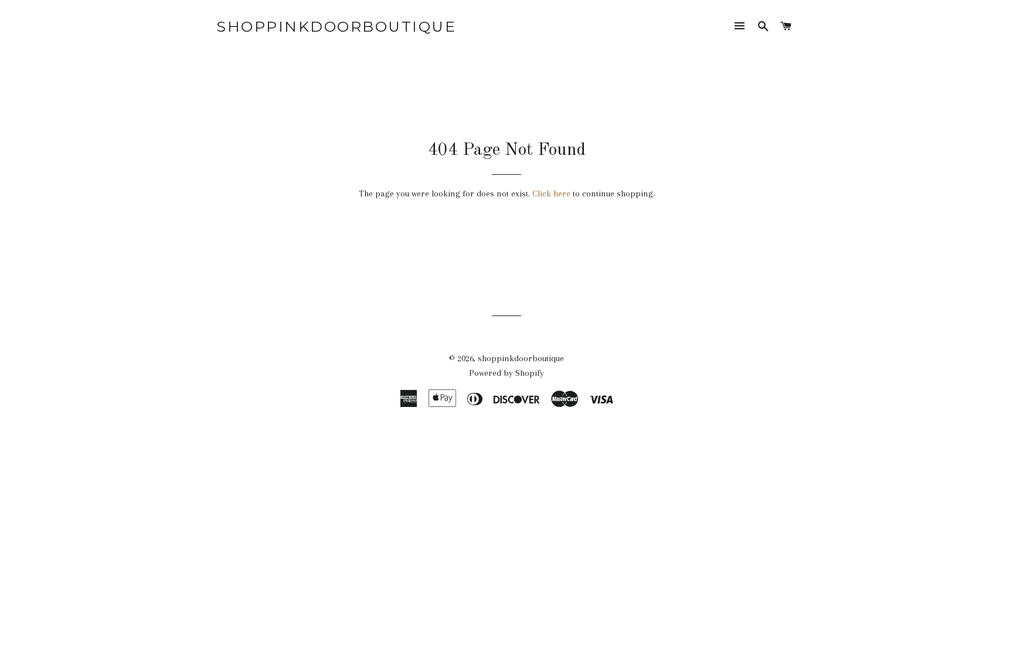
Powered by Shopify (506, 373)
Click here (551, 193)
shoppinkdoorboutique (336, 26)
